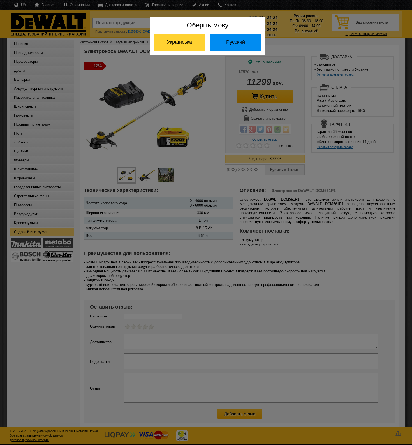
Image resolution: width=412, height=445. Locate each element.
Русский (235, 42)
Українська (179, 42)
